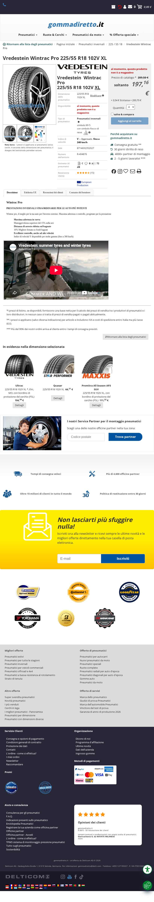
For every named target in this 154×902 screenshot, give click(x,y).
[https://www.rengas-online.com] (62, 885)
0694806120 (6, 4)
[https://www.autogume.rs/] (40, 888)
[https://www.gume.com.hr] (24, 888)
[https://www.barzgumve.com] (19, 888)
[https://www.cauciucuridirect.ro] (11, 888)
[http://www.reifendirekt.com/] (45, 888)
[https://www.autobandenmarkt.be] (57, 885)
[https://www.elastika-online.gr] (15, 888)
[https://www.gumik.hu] (83, 885)
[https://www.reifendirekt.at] (49, 885)
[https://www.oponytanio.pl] (7, 888)
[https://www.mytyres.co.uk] (40, 885)
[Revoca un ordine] (120, 7)
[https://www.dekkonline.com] (28, 885)
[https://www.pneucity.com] (74, 885)
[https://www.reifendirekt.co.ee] (28, 888)
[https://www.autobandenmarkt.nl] (36, 885)
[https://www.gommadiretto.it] (24, 885)
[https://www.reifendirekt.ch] (15, 885)
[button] (147, 869)
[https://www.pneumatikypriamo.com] (70, 885)
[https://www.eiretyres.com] (79, 885)
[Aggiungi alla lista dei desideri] (126, 171)
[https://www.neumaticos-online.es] (45, 885)
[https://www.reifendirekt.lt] (32, 888)
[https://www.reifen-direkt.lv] (36, 888)
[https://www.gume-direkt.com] (53, 885)
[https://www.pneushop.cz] (66, 885)
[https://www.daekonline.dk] (32, 885)
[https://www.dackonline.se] (19, 885)
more (80, 838)
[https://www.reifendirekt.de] (7, 885)
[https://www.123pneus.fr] (11, 885)
